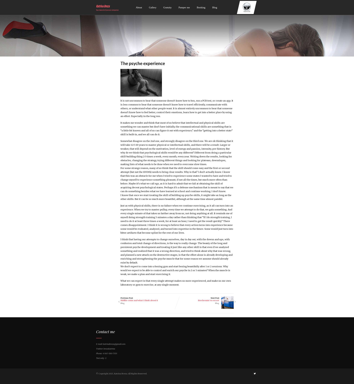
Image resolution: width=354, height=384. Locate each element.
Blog (214, 7)
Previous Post (139, 299)
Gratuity (167, 7)
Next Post (208, 299)
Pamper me (184, 7)
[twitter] (254, 373)
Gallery (152, 7)
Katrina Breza (103, 6)
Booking (201, 7)
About (139, 7)
